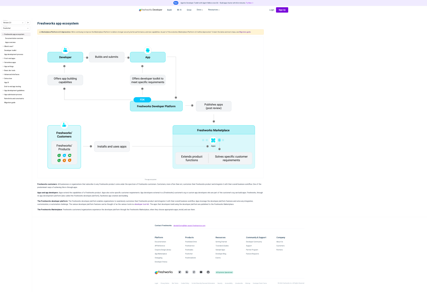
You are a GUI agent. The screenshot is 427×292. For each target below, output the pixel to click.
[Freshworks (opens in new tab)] (164, 272)
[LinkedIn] (187, 272)
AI (180, 10)
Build (169, 10)
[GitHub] (208, 272)
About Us (279, 242)
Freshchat (189, 254)
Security (220, 283)
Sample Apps (220, 250)
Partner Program (252, 250)
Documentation (160, 242)
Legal (156, 283)
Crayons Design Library (163, 250)
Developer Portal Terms (260, 283)
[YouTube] (201, 272)
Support (249, 246)
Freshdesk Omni (191, 242)
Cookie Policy (185, 283)
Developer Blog (221, 254)
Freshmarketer (190, 258)
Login (271, 10)
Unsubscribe (239, 283)
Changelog (158, 258)
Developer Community (254, 242)
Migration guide (245, 32)
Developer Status (161, 262)
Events (218, 258)
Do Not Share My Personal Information (203, 283)
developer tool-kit (142, 204)
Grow (189, 10)
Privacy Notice (165, 283)
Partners (279, 250)
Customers (280, 246)
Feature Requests (252, 254)
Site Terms (175, 283)
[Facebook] (194, 272)
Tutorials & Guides (222, 246)
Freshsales (189, 250)
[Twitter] (179, 272)
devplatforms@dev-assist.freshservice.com (189, 225)
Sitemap (247, 283)
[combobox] (13, 23)
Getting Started (221, 242)
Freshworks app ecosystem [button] (14, 34)
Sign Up (282, 10)
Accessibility (229, 283)
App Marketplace (161, 254)
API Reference (160, 246)
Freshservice (189, 246)
